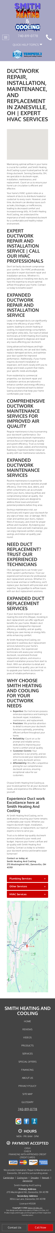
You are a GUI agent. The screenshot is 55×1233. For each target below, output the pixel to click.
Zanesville (28, 1180)
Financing (27, 1069)
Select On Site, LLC (35, 1208)
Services (27, 1053)
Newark (45, 1177)
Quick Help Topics (26, 44)
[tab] (27, 878)
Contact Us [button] (14, 1227)
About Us (27, 1077)
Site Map (27, 1094)
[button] (27, 878)
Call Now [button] (40, 1227)
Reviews (27, 1029)
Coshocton (22, 1177)
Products (27, 1045)
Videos (27, 1037)
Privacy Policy (27, 1086)
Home (27, 1021)
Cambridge (8, 1177)
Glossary (28, 1102)
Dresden (35, 1177)
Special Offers (27, 1061)
